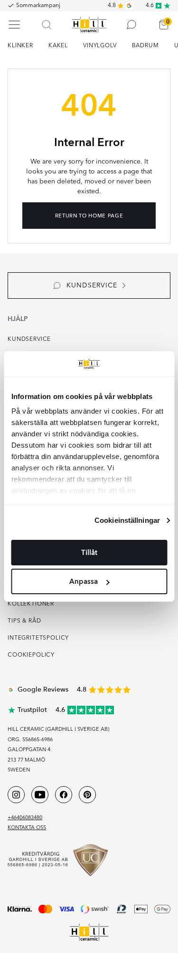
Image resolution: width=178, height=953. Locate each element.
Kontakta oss (27, 828)
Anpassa (83, 581)
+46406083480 (25, 818)
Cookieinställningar (127, 520)
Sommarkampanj (38, 6)
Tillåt (89, 552)
